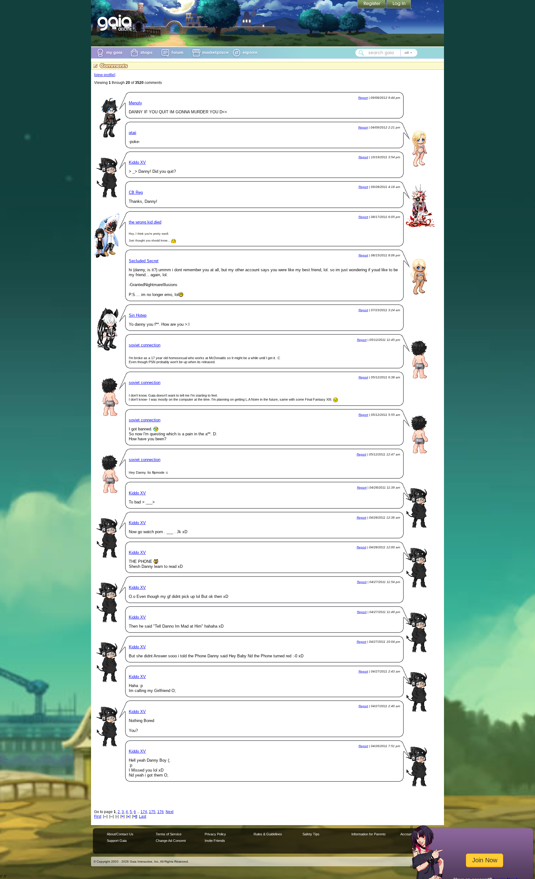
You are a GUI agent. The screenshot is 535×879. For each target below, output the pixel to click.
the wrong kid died (145, 222)
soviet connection (144, 345)
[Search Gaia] (361, 53)
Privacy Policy (215, 834)
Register (371, 4)
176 (160, 812)
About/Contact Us (120, 834)
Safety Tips (311, 834)
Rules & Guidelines (268, 834)
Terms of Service (168, 834)
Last (142, 816)
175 (152, 812)
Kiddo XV (137, 162)
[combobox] (386, 53)
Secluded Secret (144, 261)
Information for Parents (368, 834)
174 (144, 812)
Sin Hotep (137, 315)
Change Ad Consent (171, 840)
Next (169, 812)
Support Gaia (117, 840)
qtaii (132, 132)
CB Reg (136, 192)
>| (134, 816)
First (97, 816)
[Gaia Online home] (116, 23)
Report (363, 97)
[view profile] (104, 75)
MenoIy (135, 103)
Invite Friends (215, 840)
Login (398, 4)
